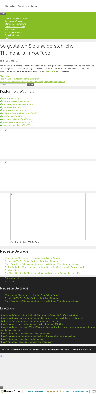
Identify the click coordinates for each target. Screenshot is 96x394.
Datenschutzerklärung (15, 278)
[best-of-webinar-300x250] (13, 110)
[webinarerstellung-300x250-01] (16, 119)
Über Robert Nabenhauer (16, 18)
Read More (50, 71)
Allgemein (4, 76)
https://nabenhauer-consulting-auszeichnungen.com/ (25, 333)
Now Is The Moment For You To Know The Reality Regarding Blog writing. (32, 81)
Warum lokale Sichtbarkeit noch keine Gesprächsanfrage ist (33, 258)
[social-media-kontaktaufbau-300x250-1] (20, 113)
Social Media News (13, 32)
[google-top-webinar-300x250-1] (16, 125)
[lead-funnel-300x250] (11, 116)
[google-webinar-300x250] (13, 107)
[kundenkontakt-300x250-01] (14, 101)
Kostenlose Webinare (14, 21)
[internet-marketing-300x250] (14, 98)
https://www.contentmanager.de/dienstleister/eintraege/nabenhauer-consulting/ (38, 336)
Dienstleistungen (12, 35)
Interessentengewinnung (15, 24)
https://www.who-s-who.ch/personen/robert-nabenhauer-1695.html (32, 324)
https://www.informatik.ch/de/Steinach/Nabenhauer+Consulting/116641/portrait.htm (39, 315)
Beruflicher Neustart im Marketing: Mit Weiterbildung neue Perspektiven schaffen (43, 273)
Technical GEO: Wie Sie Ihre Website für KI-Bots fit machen (32, 261)
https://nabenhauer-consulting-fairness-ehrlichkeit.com (26, 342)
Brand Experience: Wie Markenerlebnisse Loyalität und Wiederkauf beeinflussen (42, 264)
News (7, 38)
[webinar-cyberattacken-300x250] (16, 104)
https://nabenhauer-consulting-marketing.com (21, 339)
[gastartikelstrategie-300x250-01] (16, 122)
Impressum (10, 281)
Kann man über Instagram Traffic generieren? (20, 79)
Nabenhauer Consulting (15, 26)
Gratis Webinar (11, 29)
